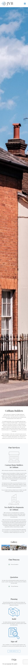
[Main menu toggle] (25, 3)
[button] (3, 547)
